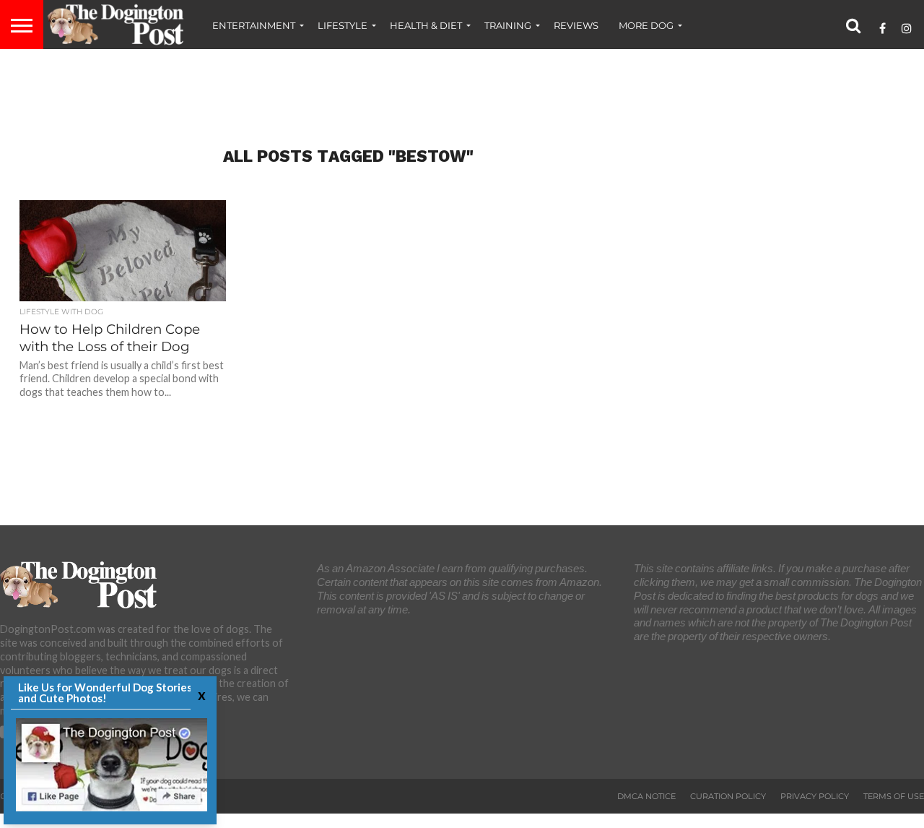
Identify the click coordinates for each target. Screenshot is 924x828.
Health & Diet (426, 25)
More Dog (646, 25)
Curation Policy (728, 796)
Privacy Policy (814, 796)
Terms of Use (893, 796)
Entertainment (253, 25)
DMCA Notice (646, 796)
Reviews (576, 25)
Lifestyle (342, 25)
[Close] (200, 695)
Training (507, 25)
